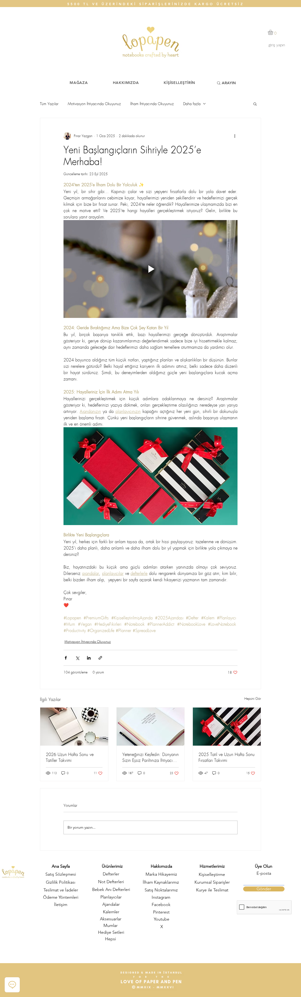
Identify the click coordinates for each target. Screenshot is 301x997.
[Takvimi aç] (172, 510)
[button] (185, 430)
